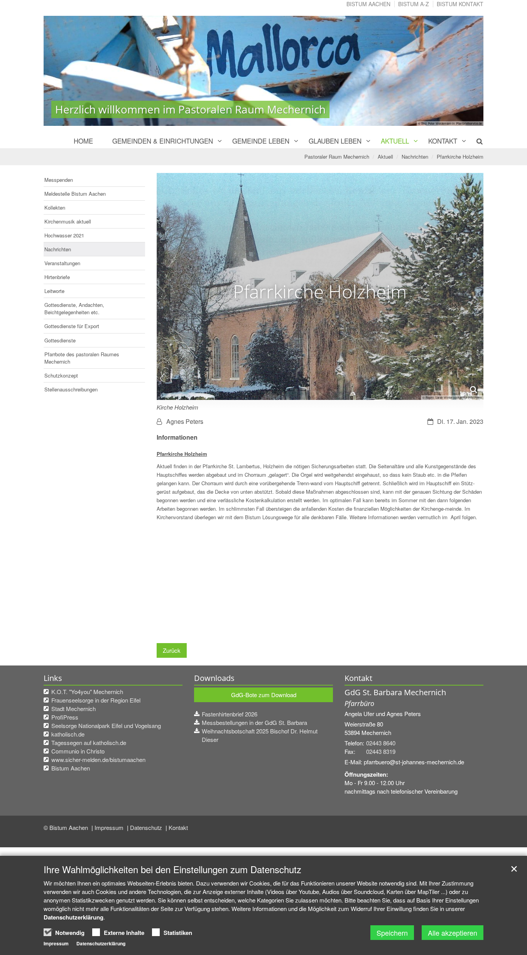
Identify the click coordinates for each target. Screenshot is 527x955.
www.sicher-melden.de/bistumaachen (98, 759)
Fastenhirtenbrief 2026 (229, 714)
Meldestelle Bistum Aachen (75, 193)
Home (83, 141)
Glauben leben (335, 141)
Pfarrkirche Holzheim (460, 156)
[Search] (475, 141)
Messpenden (58, 179)
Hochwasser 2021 (64, 235)
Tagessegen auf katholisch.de (88, 742)
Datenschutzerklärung (73, 917)
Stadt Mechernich (73, 708)
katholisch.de (67, 734)
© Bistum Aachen (67, 827)
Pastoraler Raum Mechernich (336, 156)
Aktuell (395, 141)
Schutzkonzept (61, 375)
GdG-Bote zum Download (263, 695)
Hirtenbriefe (57, 277)
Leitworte (54, 291)
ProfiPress (64, 717)
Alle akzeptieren (452, 933)
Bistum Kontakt (460, 4)
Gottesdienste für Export (71, 326)
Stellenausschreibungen (71, 389)
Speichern (392, 933)
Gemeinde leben (260, 141)
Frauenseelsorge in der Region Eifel (95, 700)
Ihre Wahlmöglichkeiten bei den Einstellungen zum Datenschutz (172, 869)
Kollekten (54, 207)
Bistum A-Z (413, 4)
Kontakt (442, 141)
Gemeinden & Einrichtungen (162, 141)
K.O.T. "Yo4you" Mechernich (87, 691)
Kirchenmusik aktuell (67, 221)
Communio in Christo (78, 751)
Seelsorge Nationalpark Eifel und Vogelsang (106, 725)
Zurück (172, 650)
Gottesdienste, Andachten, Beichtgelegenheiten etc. (74, 308)
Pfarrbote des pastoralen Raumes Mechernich (81, 358)
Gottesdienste (60, 340)
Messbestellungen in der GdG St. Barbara (254, 722)
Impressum (110, 827)
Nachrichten (415, 156)
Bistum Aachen (368, 4)
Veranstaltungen (62, 263)
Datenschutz (147, 827)
